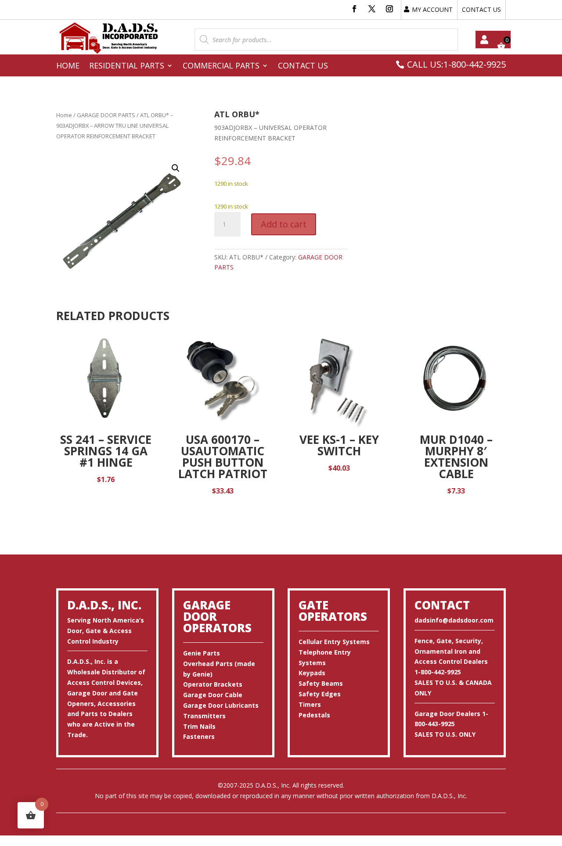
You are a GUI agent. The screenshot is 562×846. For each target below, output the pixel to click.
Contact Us (303, 66)
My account (484, 39)
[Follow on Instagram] (389, 9)
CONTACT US (481, 9)
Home (67, 66)
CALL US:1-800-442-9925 (456, 64)
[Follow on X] (372, 9)
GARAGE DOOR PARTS (106, 115)
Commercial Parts (221, 66)
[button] (176, 168)
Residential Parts (126, 66)
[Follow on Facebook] (354, 9)
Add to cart (283, 224)
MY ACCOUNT (432, 9)
